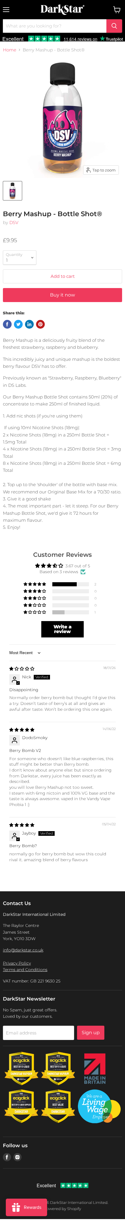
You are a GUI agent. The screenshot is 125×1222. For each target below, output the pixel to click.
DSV (13, 222)
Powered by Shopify (62, 1208)
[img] (21, 668)
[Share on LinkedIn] (29, 324)
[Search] (114, 26)
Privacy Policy (17, 963)
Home (9, 49)
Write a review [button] (62, 629)
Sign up (91, 1032)
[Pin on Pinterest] (40, 324)
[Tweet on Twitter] (18, 324)
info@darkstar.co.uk (23, 950)
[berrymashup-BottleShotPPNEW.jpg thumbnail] (12, 190)
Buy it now (62, 295)
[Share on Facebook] (7, 324)
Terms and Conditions (25, 969)
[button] (35, 584)
